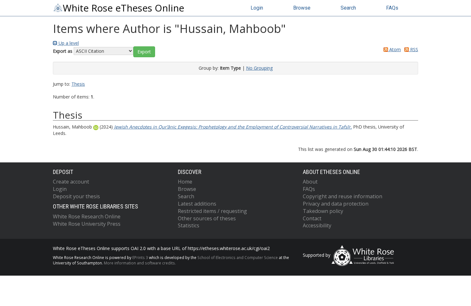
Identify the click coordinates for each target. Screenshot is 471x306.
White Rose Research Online (86, 216)
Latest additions (197, 203)
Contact (312, 218)
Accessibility (317, 225)
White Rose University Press (86, 223)
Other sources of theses (207, 218)
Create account (71, 181)
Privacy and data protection (335, 203)
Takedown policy (323, 211)
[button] (144, 51)
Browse (301, 8)
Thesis (78, 84)
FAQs (392, 8)
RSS (413, 49)
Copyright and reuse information (342, 196)
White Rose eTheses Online (123, 8)
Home (185, 181)
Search (348, 8)
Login (257, 8)
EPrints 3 (140, 257)
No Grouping (259, 68)
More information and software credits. (140, 262)
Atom (394, 49)
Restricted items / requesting (212, 211)
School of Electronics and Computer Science (237, 257)
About (310, 181)
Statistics (188, 225)
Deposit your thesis (76, 196)
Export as (62, 51)
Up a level (68, 43)
